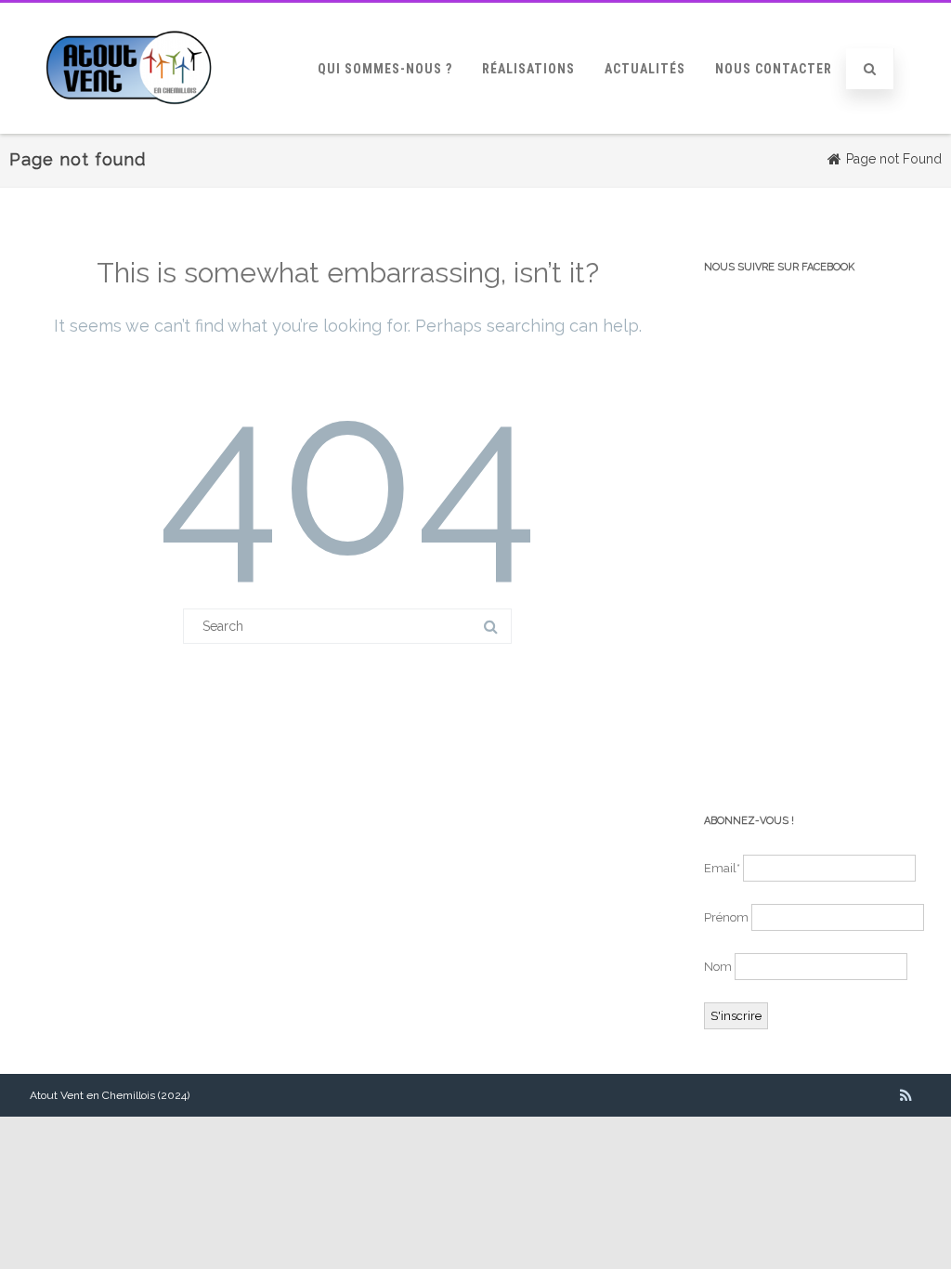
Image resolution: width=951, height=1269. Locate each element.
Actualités (645, 68)
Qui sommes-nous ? (385, 68)
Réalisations (528, 68)
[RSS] (906, 1095)
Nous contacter (773, 68)
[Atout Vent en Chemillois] (129, 127)
